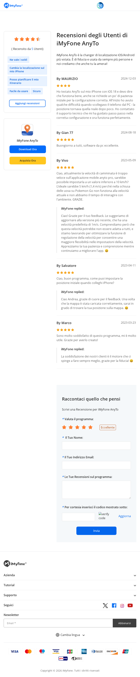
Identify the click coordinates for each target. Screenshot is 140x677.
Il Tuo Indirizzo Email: (79, 457)
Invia (96, 531)
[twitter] (105, 605)
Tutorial (9, 585)
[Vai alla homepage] (13, 5)
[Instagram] (122, 605)
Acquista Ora (28, 160)
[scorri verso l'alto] (124, 654)
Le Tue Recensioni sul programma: (88, 477)
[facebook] (114, 605)
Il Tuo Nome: (74, 438)
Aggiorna (124, 516)
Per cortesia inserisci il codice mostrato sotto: (96, 507)
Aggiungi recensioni (27, 103)
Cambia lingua (71, 635)
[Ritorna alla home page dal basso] (15, 566)
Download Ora (28, 149)
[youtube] (130, 605)
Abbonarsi (124, 623)
